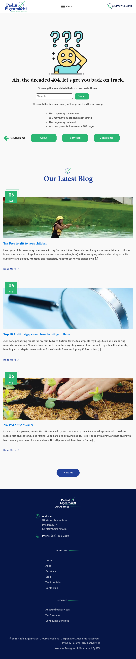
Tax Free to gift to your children (25, 243)
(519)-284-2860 (60, 536)
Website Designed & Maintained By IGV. (77, 648)
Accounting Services (57, 609)
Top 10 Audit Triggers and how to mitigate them (36, 334)
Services (75, 138)
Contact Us (106, 138)
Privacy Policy (70, 643)
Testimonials (53, 582)
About (43, 138)
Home (49, 560)
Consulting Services (57, 620)
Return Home (17, 138)
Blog (48, 577)
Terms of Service (90, 643)
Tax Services (52, 615)
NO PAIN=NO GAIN (18, 425)
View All (68, 472)
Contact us (51, 588)
